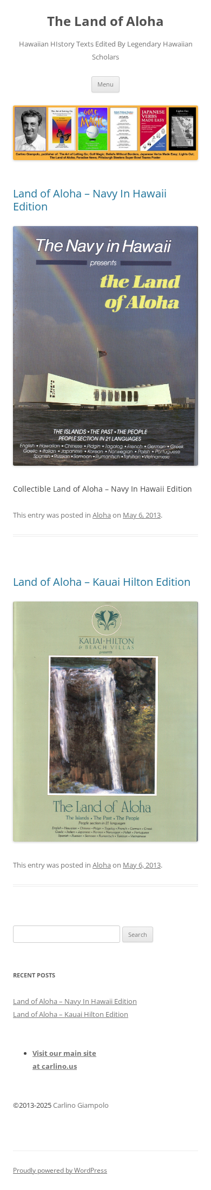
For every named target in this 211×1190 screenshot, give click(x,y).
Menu (105, 84)
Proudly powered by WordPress (60, 1170)
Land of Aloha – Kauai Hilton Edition (101, 581)
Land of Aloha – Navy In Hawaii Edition (90, 200)
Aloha (102, 515)
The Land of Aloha (105, 21)
